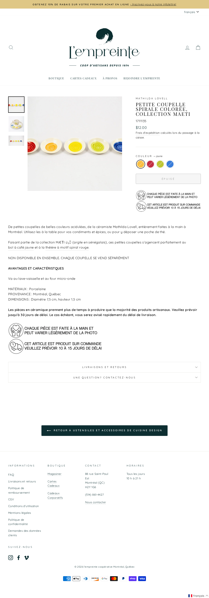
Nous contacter (95, 502)
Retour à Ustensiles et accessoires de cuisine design (107, 430)
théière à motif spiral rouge (67, 247)
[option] (104, 4)
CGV (11, 499)
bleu (170, 164)
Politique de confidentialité (18, 522)
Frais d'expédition (148, 132)
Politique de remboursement (19, 490)
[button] (198, 596)
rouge (150, 164)
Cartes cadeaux (83, 78)
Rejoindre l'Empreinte (141, 78)
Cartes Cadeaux (54, 483)
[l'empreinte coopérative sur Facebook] (18, 557)
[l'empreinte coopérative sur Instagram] (10, 557)
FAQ (11, 474)
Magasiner (55, 473)
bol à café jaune (21, 247)
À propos (110, 78)
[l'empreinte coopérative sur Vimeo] (26, 557)
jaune (141, 164)
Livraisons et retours (104, 367)
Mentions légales (19, 512)
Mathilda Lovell (152, 98)
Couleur (149, 156)
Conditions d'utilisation (23, 506)
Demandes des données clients (24, 533)
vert (160, 164)
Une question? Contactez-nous (104, 377)
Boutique (56, 78)
